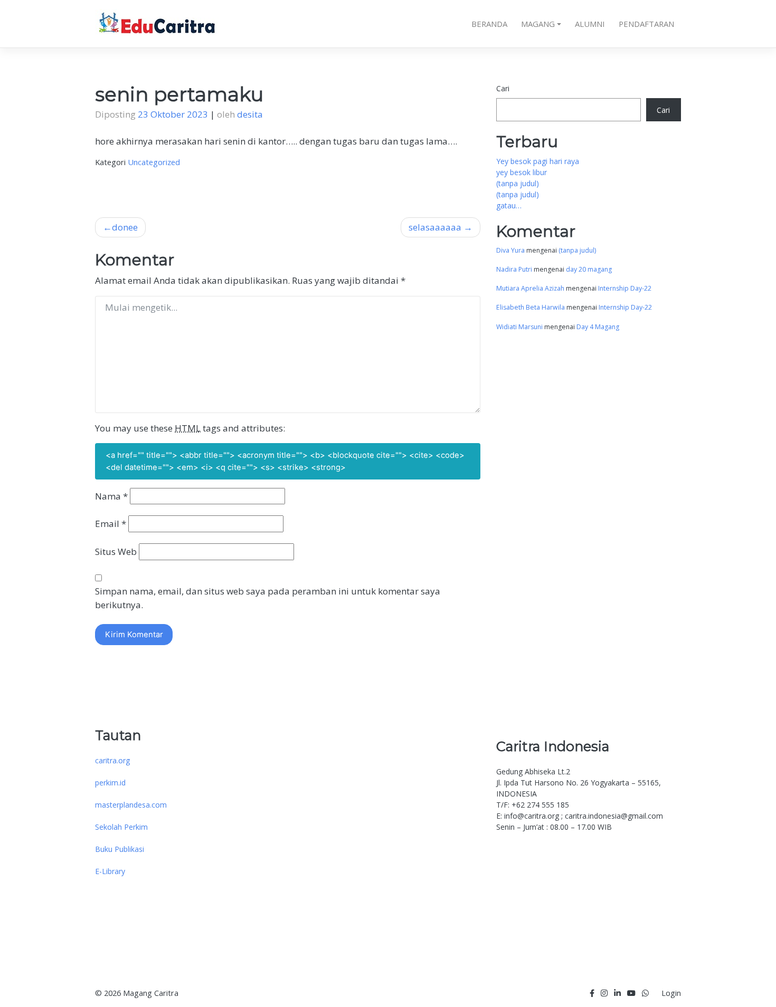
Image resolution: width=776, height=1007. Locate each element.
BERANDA (489, 23)
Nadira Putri (514, 269)
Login (671, 993)
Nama (111, 496)
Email (110, 523)
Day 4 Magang (597, 326)
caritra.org (112, 760)
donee (125, 227)
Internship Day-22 (624, 288)
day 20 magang (589, 269)
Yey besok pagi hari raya (537, 161)
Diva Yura (510, 250)
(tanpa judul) (517, 183)
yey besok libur (521, 172)
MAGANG (538, 23)
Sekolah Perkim (121, 827)
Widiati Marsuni (519, 326)
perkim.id (110, 783)
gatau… (509, 205)
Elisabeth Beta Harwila (530, 307)
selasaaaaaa (435, 227)
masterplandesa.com (131, 805)
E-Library (110, 871)
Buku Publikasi (119, 849)
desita (250, 114)
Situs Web (116, 551)
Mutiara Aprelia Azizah (530, 288)
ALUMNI (590, 23)
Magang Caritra (150, 993)
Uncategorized (154, 162)
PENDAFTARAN (646, 23)
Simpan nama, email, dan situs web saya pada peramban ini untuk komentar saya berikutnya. (267, 598)
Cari (502, 88)
